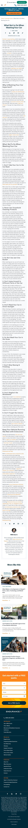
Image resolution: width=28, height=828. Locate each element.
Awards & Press (7, 766)
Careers (6, 773)
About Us (6, 761)
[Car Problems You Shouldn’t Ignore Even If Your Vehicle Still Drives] (14, 611)
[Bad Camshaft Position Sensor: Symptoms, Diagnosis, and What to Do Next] (14, 644)
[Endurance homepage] (8, 5)
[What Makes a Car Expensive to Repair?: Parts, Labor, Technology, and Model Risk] (14, 577)
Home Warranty (7, 732)
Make (4, 688)
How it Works (7, 725)
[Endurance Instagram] (20, 793)
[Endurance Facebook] (7, 793)
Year (4, 683)
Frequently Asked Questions (10, 741)
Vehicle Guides (7, 754)
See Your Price (22, 2)
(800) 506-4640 (15, 13)
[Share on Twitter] (14, 32)
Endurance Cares (8, 768)
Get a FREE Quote (14, 703)
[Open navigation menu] (2, 5)
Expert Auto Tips (7, 621)
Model (4, 692)
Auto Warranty (7, 743)
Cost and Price (6, 586)
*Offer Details (14, 824)
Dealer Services (7, 770)
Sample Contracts (8, 748)
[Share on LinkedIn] (9, 32)
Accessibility (7, 784)
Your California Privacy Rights (14, 816)
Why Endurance (7, 764)
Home (2, 18)
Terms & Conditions (14, 821)
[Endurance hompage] (14, 713)
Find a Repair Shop (8, 750)
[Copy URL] (22, 32)
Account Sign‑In (12, 2)
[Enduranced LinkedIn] (11, 793)
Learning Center (9, 18)
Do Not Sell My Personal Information (14, 819)
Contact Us (6, 786)
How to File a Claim (8, 752)
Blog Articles (7, 739)
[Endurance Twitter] (16, 793)
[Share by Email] (18, 32)
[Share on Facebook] (5, 32)
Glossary (6, 745)
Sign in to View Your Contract (10, 780)
